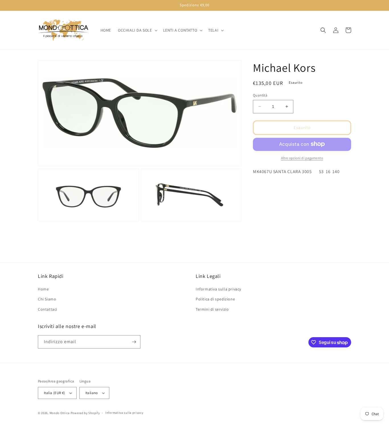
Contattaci (47, 309)
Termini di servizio (212, 309)
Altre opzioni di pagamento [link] (302, 157)
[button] (137, 30)
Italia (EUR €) (54, 392)
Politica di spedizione (215, 299)
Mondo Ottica (60, 413)
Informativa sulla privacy (218, 289)
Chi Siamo (47, 299)
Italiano (91, 392)
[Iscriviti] (134, 342)
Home (43, 289)
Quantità (260, 95)
